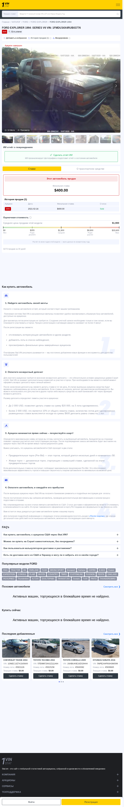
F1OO (44, 570)
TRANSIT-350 (64, 579)
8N (24, 570)
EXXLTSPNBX (48, 579)
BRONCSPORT (57, 570)
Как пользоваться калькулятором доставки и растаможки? (38, 548)
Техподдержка (11, 792)
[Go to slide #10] (117, 139)
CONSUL (22, 574)
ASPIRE (92, 570)
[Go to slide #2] (19, 139)
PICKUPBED (9, 579)
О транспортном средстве (90, 168)
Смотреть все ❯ (111, 586)
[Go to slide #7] (81, 139)
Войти (31, 802)
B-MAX (102, 570)
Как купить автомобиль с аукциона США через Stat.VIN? (36, 534)
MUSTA (41, 574)
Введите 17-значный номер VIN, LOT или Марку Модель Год (42, 14)
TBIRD (64, 574)
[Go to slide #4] (44, 139)
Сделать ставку (16, 676)
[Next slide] (116, 86)
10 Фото (11, 130)
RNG (5, 570)
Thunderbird (23, 579)
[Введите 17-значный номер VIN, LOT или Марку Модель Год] (118, 14)
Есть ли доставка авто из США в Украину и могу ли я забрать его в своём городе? (51, 555)
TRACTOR (15, 570)
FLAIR (32, 574)
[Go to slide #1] (7, 139)
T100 (85, 579)
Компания (8, 774)
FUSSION (90, 574)
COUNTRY (53, 574)
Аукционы (8, 780)
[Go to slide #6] (68, 139)
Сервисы (8, 786)
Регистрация (91, 802)
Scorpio (76, 579)
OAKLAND (112, 574)
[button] (10, 14)
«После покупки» (97, 516)
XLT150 (35, 579)
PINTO (94, 579)
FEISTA (101, 574)
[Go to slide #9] (105, 139)
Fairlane (81, 570)
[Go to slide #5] (56, 139)
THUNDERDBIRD (108, 579)
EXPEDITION (9, 574)
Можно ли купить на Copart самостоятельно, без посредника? (39, 541)
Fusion (111, 570)
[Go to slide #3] (31, 139)
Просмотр (25, 130)
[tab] (59, 681)
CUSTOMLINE (76, 574)
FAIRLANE (34, 570)
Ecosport (71, 570)
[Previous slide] (6, 86)
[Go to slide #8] (93, 139)
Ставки (32, 168)
